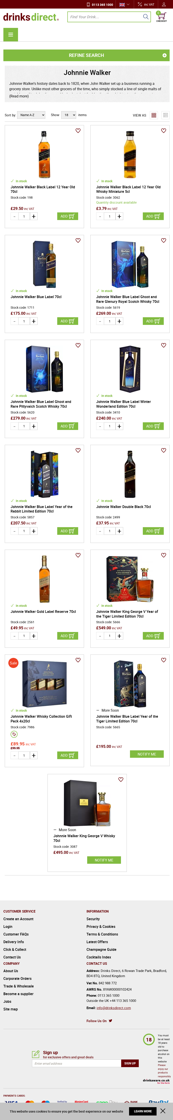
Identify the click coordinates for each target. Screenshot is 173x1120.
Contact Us (12, 957)
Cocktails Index (98, 957)
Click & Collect (14, 949)
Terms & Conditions (102, 934)
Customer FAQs (16, 934)
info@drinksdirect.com (114, 1007)
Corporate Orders (17, 978)
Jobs (7, 1001)
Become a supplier (18, 993)
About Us (10, 970)
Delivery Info (13, 941)
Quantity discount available (116, 202)
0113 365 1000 (102, 4)
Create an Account (18, 918)
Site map (10, 1009)
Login (7, 926)
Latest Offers (97, 941)
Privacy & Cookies (100, 926)
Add (64, 216)
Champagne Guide (101, 949)
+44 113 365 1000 (123, 1000)
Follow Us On (96, 1021)
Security (93, 918)
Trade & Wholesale (18, 986)
